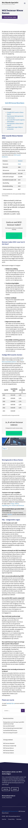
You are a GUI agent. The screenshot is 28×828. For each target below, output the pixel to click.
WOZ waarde (5, 811)
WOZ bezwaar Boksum (8, 748)
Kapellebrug (5, 505)
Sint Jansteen (12, 505)
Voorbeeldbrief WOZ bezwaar (10, 730)
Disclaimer (18, 819)
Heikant (17, 503)
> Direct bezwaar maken (9, 17)
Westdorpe (21, 505)
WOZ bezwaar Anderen (8, 753)
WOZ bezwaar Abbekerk (8, 743)
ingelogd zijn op (11, 703)
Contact (15, 789)
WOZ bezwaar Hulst (13, 811)
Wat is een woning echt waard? (10, 732)
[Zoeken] (23, 710)
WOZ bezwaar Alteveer (8, 750)
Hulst (19, 164)
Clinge (12, 503)
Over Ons (5, 789)
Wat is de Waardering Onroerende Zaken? (12, 728)
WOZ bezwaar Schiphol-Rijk (9, 745)
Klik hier (10, 514)
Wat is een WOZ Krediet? (9, 726)
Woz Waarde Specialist (10, 2)
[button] (15, 103)
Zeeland (20, 161)
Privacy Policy (11, 819)
